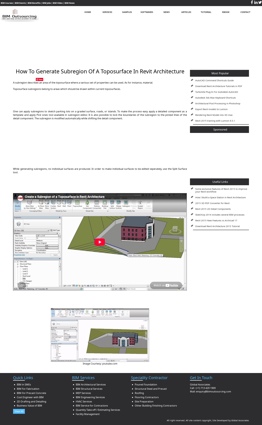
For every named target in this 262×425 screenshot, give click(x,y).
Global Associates (240, 420)
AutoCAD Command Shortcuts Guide (214, 80)
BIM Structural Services (89, 388)
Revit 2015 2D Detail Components (213, 208)
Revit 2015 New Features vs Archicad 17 (216, 220)
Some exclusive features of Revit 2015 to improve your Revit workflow (221, 190)
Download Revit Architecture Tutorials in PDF (218, 86)
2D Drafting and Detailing (31, 401)
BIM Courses (7, 3)
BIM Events (20, 3)
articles (186, 12)
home (87, 12)
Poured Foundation (146, 384)
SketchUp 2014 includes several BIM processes (219, 214)
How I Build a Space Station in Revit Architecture (220, 197)
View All (19, 411)
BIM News (69, 3)
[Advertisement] (131, 42)
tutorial (206, 12)
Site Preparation (144, 401)
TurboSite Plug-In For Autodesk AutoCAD (216, 91)
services (107, 12)
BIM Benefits (34, 3)
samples (127, 12)
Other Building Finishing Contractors (156, 405)
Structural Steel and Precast (151, 388)
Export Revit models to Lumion (211, 109)
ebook (225, 12)
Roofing (139, 393)
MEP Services (83, 393)
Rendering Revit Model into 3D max (214, 114)
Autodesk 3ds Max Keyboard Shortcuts (215, 97)
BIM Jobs (46, 3)
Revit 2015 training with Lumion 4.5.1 (215, 120)
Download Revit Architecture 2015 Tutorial (217, 226)
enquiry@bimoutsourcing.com (213, 391)
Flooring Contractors (147, 397)
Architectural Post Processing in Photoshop (217, 103)
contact (245, 12)
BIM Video (58, 3)
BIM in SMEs (24, 384)
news (166, 12)
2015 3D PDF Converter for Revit (212, 203)
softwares (147, 12)
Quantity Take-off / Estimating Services (98, 410)
